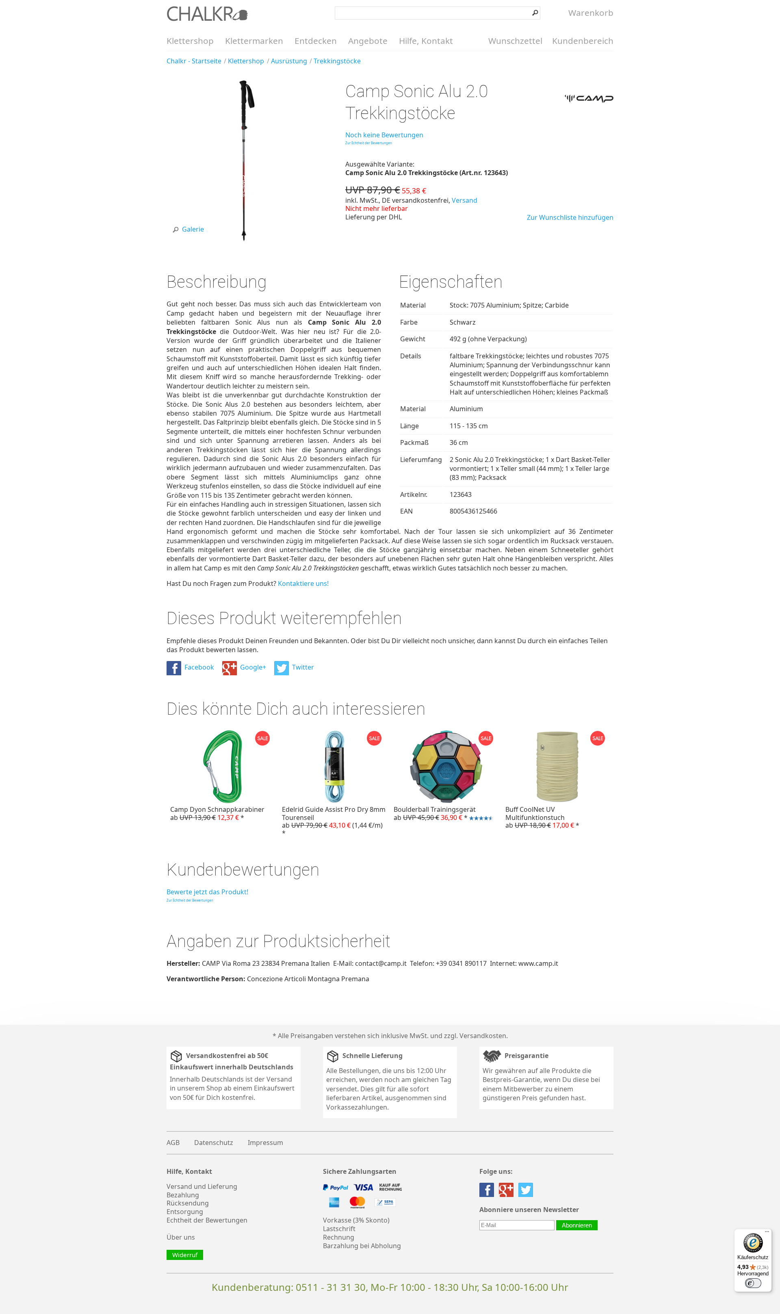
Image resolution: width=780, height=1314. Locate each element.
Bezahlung (183, 1194)
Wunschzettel (515, 40)
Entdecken (316, 40)
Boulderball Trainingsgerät (433, 814)
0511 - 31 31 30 (331, 1287)
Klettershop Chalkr (207, 13)
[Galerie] (247, 238)
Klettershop (190, 40)
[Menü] (767, 1233)
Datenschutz (213, 1142)
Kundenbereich (582, 40)
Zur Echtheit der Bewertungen (368, 143)
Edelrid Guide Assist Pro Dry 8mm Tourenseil (334, 821)
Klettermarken (254, 40)
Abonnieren (577, 1225)
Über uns (181, 1237)
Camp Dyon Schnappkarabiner (217, 813)
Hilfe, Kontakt (426, 40)
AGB (173, 1142)
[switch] (753, 1283)
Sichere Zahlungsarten (359, 1171)
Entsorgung (185, 1211)
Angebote (368, 40)
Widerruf (184, 1255)
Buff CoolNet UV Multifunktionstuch (542, 817)
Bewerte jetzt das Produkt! (207, 891)
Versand (464, 200)
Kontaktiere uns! (303, 583)
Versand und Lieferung (202, 1186)
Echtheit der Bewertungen (207, 1220)
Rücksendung (188, 1203)
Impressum (265, 1142)
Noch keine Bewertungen (384, 134)
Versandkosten (482, 1035)
